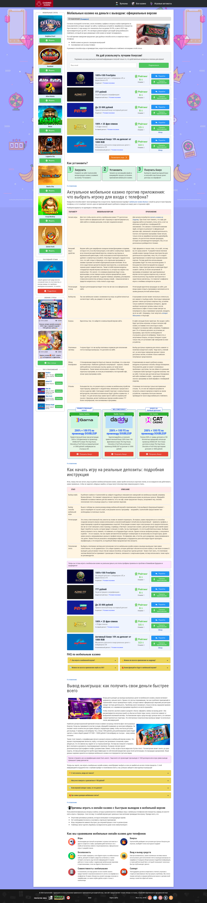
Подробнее (51, 291)
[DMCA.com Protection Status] (40, 898)
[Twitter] (155, 898)
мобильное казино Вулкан (138, 202)
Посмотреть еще (117, 157)
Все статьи (52, 363)
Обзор (160, 132)
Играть (52, 40)
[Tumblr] (166, 898)
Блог (89, 898)
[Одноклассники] (171, 898)
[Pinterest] (160, 898)
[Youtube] (150, 898)
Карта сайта (114, 898)
